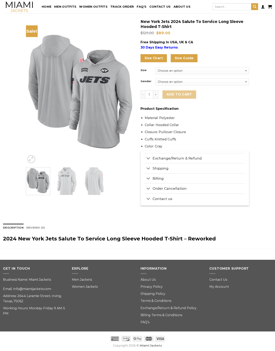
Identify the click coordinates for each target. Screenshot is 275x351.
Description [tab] (13, 227)
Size (144, 70)
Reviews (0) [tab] (35, 227)
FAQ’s (141, 6)
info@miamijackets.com (32, 289)
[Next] (127, 91)
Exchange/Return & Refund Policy (168, 308)
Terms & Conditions (156, 301)
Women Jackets (85, 287)
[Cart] (270, 6)
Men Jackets (82, 280)
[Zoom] (31, 159)
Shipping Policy (153, 294)
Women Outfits (93, 6)
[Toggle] (148, 158)
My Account (219, 287)
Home (46, 6)
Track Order (122, 6)
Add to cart (179, 94)
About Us (182, 6)
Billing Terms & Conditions (161, 315)
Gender (146, 81)
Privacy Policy (152, 287)
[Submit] (254, 6)
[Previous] (33, 91)
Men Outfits (65, 6)
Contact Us (160, 6)
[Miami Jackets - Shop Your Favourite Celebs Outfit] (19, 6)
